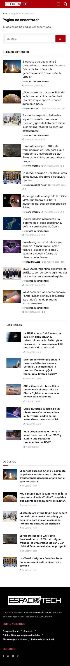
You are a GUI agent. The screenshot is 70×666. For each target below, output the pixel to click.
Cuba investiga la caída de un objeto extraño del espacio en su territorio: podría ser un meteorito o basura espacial (42, 414)
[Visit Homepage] (18, 4)
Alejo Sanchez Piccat (36, 185)
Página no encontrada (22, 13)
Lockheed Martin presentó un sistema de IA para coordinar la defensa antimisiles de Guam (42, 222)
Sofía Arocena (33, 166)
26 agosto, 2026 (51, 262)
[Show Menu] (58, 4)
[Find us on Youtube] (13, 656)
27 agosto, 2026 (32, 139)
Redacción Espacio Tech (37, 81)
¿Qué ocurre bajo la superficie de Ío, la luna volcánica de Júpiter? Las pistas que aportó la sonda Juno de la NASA (43, 497)
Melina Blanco (33, 108)
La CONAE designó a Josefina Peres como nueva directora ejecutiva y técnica (44, 176)
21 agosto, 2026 (32, 401)
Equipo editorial (11, 631)
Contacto (28, 631)
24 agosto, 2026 (33, 378)
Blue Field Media (42, 612)
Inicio (5, 13)
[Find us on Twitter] (8, 656)
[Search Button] (65, 4)
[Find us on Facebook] (3, 656)
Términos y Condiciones (15, 639)
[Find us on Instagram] (18, 656)
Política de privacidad (42, 639)
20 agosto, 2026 (33, 352)
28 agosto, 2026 (32, 85)
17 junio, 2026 (32, 447)
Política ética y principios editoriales (21, 635)
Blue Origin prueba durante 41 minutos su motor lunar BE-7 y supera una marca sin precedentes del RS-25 (42, 437)
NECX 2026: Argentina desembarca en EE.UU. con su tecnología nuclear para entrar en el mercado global (44, 272)
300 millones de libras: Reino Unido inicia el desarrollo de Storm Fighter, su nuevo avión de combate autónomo (42, 391)
